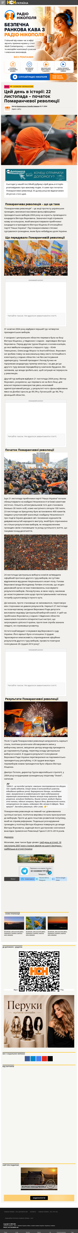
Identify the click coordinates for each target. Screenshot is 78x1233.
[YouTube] (44, 1058)
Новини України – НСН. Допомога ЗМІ (16, 1212)
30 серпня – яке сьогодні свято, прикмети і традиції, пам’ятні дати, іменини (14, 933)
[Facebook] (27, 1058)
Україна (7, 86)
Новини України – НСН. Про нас (48, 1212)
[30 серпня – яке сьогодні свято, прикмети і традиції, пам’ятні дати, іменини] (14, 923)
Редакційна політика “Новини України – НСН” (19, 1218)
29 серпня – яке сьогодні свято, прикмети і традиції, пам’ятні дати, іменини (35, 933)
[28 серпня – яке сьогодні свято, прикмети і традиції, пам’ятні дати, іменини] (58, 923)
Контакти (33, 1212)
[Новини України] (17, 2)
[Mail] (50, 1058)
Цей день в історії (27, 86)
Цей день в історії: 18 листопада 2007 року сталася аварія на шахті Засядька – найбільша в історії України (33, 845)
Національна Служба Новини (28, 106)
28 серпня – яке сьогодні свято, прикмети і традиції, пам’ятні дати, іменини (57, 933)
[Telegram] (33, 1058)
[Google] (38, 1058)
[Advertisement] (36, 297)
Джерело (9, 837)
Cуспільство (17, 86)
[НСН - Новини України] (36, 871)
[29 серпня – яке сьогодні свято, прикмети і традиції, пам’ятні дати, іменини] (36, 923)
